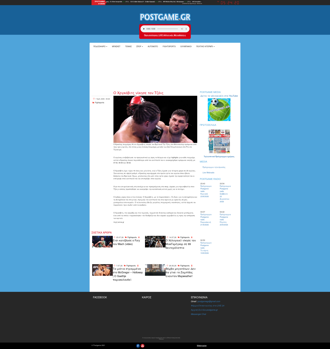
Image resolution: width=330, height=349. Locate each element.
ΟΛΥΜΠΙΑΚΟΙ (186, 46)
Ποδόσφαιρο (99, 46)
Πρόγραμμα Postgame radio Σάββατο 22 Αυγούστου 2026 (224, 194)
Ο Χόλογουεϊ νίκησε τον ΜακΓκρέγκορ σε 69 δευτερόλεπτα (181, 244)
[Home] (165, 17)
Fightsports (169, 46)
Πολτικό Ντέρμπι (204, 46)
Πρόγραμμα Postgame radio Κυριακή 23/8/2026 (204, 191)
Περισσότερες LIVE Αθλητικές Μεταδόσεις (165, 35)
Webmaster (202, 345)
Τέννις (128, 46)
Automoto (153, 46)
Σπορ (139, 46)
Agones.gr (193, 3)
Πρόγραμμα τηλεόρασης (214, 167)
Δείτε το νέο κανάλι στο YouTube (219, 95)
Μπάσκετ (116, 46)
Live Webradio (208, 172)
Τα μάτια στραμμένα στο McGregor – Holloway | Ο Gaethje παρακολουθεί (128, 274)
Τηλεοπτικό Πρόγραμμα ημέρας (219, 156)
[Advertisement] (165, 69)
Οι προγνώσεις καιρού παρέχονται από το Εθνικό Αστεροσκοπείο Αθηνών (161, 338)
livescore (199, 3)
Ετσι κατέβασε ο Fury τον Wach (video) (126, 242)
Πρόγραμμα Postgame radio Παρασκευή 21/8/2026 (204, 219)
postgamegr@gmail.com (209, 301)
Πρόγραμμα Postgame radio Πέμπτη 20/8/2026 (224, 219)
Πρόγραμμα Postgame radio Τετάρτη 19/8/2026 (204, 247)
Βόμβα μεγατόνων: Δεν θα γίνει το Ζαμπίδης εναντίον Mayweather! (180, 272)
